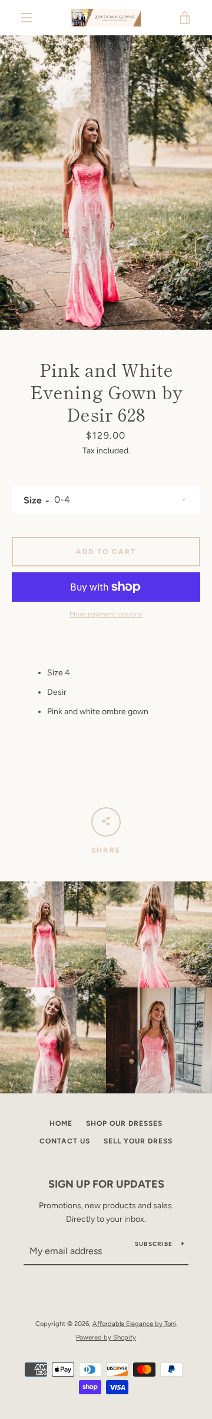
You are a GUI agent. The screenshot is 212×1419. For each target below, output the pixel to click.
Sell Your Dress (138, 1141)
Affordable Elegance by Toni (134, 1323)
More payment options (106, 614)
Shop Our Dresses (124, 1123)
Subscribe (154, 1244)
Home (60, 1123)
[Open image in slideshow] (106, 182)
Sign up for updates (106, 1184)
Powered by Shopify (106, 1337)
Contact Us (64, 1141)
